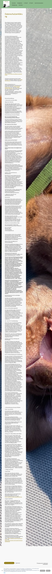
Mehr (4, 572)
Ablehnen (48, 570)
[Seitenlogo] (6, 4)
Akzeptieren (42, 570)
